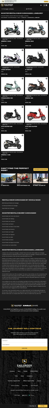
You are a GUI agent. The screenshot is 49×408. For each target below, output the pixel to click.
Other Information (34, 385)
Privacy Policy (25, 385)
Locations (12, 371)
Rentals (25, 371)
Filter (43, 406)
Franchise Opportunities (14, 381)
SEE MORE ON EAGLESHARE (40, 169)
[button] (12, 33)
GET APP (46, 1)
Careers (39, 381)
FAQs (16, 376)
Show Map (32, 406)
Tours (19, 371)
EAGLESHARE (34, 371)
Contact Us (30, 376)
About (22, 376)
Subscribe (24, 348)
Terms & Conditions (15, 385)
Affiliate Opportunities (28, 381)
